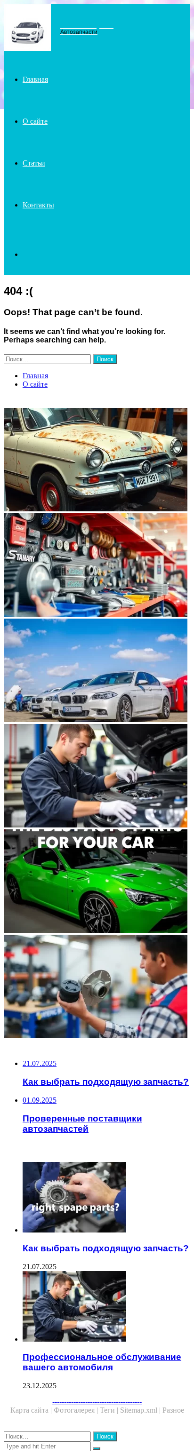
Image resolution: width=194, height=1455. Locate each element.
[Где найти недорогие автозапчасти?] (97, 460)
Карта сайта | (32, 1410)
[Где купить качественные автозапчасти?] (97, 671)
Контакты (38, 205)
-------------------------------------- (97, 1402)
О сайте (35, 121)
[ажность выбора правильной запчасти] (97, 987)
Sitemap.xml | (141, 1410)
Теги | (110, 1410)
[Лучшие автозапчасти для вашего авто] (97, 882)
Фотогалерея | (77, 1410)
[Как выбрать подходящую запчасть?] (106, 1198)
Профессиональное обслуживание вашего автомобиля (102, 1362)
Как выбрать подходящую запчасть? (106, 1248)
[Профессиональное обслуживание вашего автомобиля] (97, 776)
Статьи (34, 163)
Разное (173, 1410)
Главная (35, 79)
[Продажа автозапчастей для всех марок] (97, 566)
